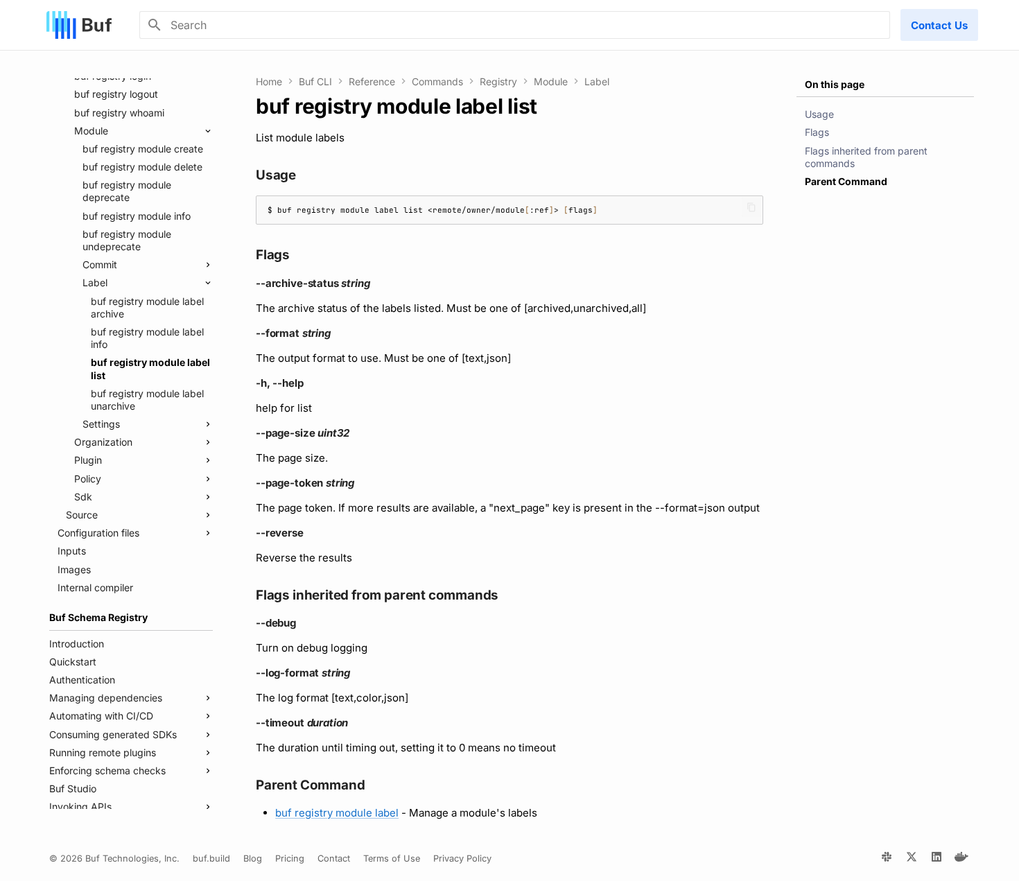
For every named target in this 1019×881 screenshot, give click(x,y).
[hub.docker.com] (961, 859)
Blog (252, 858)
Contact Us (939, 25)
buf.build (211, 858)
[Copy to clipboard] (751, 207)
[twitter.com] (911, 859)
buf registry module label (337, 812)
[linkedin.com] (936, 859)
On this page (834, 84)
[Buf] (79, 25)
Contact (333, 858)
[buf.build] (887, 859)
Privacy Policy (462, 858)
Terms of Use (391, 858)
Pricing (289, 858)
